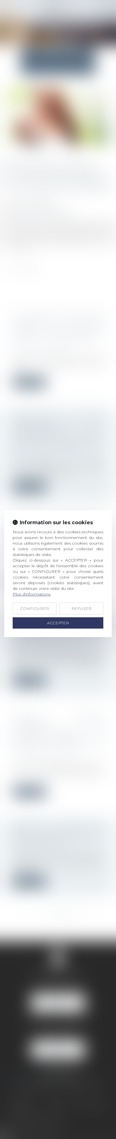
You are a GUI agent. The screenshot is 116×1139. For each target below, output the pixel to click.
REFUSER (82, 608)
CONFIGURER (34, 608)
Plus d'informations (31, 594)
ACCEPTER (58, 622)
